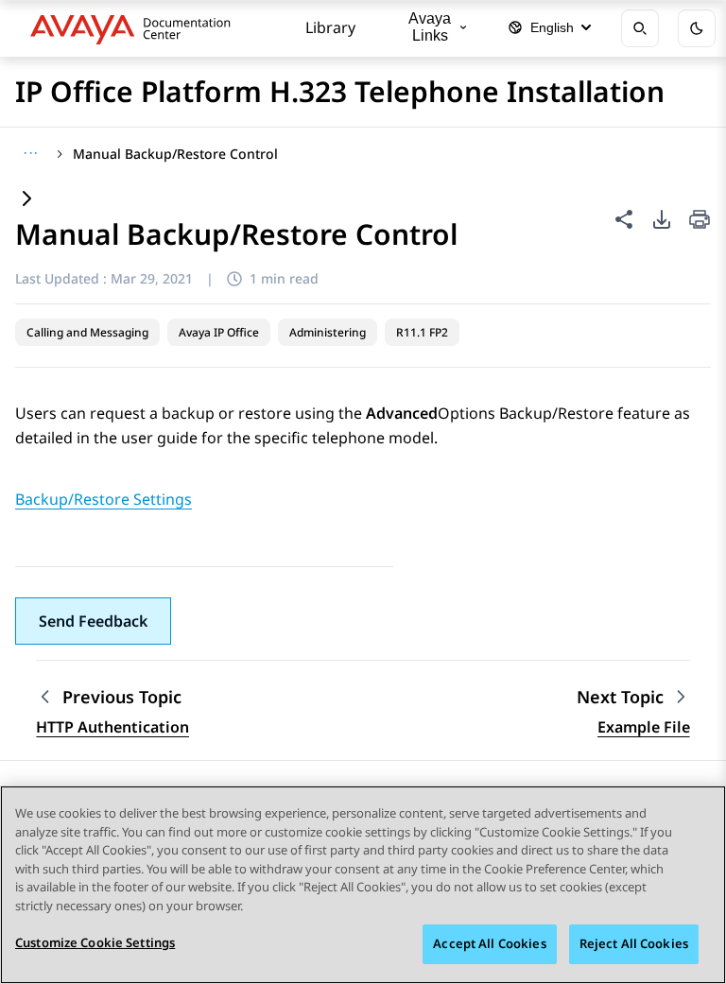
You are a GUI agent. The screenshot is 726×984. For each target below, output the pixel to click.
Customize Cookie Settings (95, 942)
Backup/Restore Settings (103, 499)
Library (330, 27)
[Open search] (640, 28)
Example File (643, 726)
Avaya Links (429, 26)
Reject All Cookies (633, 943)
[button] (93, 621)
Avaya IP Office (219, 332)
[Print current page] (699, 220)
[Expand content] (26, 200)
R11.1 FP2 (422, 332)
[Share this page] (624, 219)
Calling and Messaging (87, 332)
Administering (327, 332)
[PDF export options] (661, 219)
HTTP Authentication (112, 726)
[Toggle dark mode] (697, 28)
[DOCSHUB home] (135, 28)
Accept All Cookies (489, 943)
